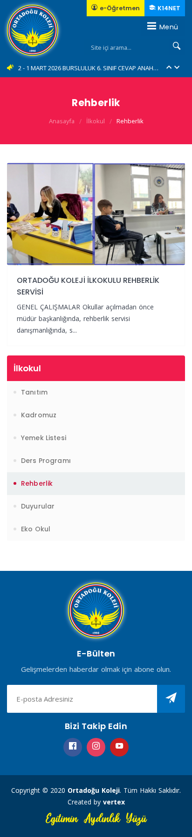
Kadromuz (38, 415)
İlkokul (95, 121)
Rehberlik (130, 121)
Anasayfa (62, 121)
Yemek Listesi (43, 437)
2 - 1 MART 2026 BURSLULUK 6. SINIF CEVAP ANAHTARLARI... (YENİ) (89, 68)
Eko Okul (35, 529)
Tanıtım (34, 392)
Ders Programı (46, 460)
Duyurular (38, 506)
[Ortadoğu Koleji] (32, 30)
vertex (114, 801)
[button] (169, 68)
